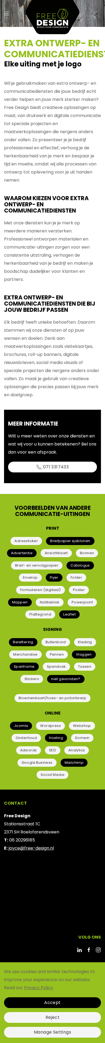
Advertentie (22, 553)
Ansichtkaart (56, 553)
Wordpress (50, 725)
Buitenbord (56, 642)
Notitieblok (50, 602)
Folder (76, 577)
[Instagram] (98, 949)
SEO (52, 750)
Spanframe (24, 666)
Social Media (53, 774)
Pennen (57, 654)
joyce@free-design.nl (31, 848)
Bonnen (87, 553)
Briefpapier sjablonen (70, 540)
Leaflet (69, 614)
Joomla (21, 725)
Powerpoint (82, 602)
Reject (53, 1017)
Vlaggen (84, 654)
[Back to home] (52, 13)
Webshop (82, 725)
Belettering (23, 642)
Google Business (37, 762)
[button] (6, 13)
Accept (52, 1002)
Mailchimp (74, 762)
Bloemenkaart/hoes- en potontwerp (52, 698)
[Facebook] (89, 949)
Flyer (54, 577)
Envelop (30, 577)
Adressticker (26, 540)
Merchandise (25, 654)
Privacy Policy (38, 988)
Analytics (76, 750)
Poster (79, 589)
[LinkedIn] (79, 949)
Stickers (31, 678)
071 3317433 (56, 467)
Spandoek (56, 666)
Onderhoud (26, 737)
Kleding (85, 642)
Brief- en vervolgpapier (36, 565)
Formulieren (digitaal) (40, 589)
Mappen (19, 602)
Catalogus (80, 565)
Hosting (56, 737)
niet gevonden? (65, 678)
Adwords (28, 750)
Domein (82, 737)
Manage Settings (52, 1032)
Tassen (84, 666)
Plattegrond (40, 614)
